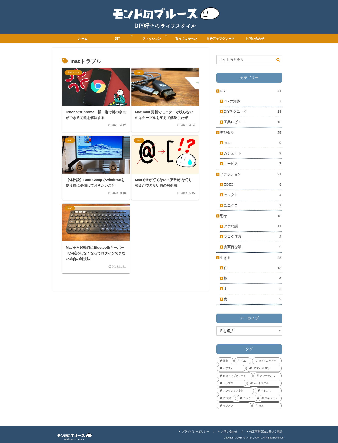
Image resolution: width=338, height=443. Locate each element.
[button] (278, 60)
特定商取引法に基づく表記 (265, 431)
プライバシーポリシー (195, 431)
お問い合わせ (229, 431)
